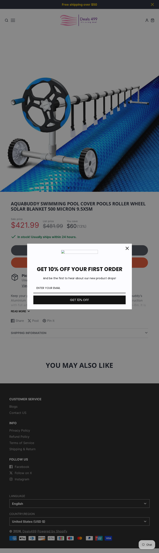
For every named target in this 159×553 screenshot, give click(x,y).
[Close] (127, 248)
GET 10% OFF (79, 300)
